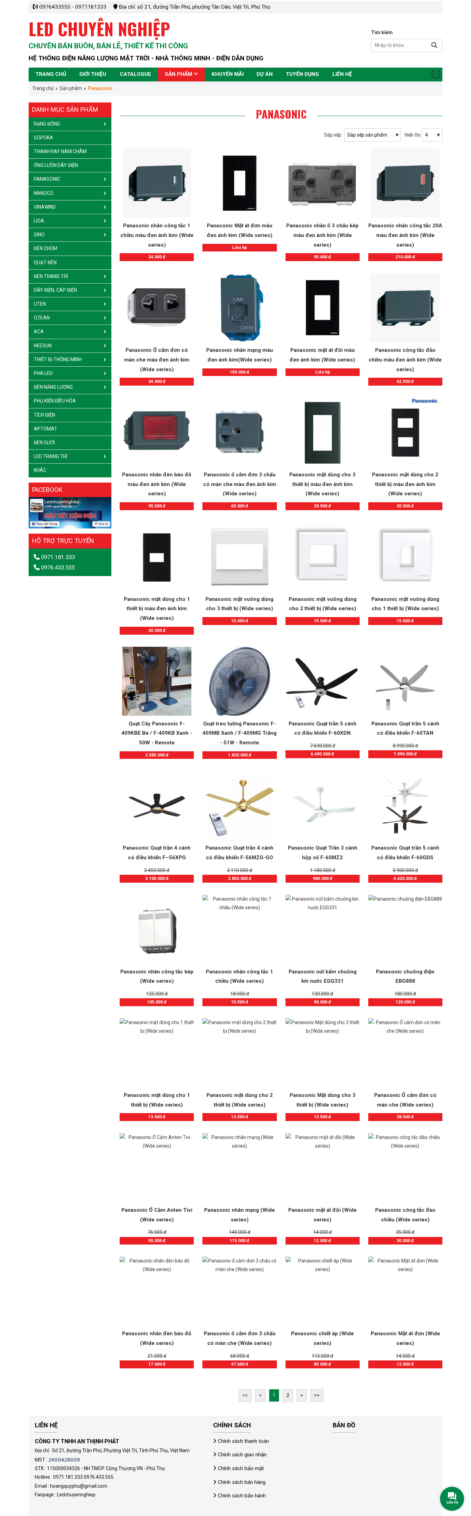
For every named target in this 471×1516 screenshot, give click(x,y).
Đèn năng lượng (53, 387)
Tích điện (44, 415)
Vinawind (45, 207)
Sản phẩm (178, 74)
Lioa (39, 221)
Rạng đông (47, 124)
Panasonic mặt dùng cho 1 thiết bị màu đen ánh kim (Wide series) (157, 608)
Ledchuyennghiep (76, 1494)
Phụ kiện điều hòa (55, 401)
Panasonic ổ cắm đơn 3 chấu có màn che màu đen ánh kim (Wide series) (239, 484)
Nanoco (43, 193)
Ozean (42, 317)
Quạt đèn (45, 262)
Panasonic (47, 179)
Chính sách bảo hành (242, 1496)
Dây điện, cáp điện (55, 290)
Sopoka (43, 137)
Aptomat (45, 429)
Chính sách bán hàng (241, 1482)
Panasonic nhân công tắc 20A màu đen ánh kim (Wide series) (405, 235)
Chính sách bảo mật (241, 1468)
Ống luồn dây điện (56, 165)
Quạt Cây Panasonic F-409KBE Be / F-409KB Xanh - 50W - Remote (156, 733)
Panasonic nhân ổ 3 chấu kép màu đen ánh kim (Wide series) (322, 235)
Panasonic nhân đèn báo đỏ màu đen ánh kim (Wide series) (156, 484)
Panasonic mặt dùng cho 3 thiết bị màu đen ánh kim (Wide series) (322, 484)
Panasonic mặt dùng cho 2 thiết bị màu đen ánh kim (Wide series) (405, 484)
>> (317, 1395)
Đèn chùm (45, 248)
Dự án (265, 74)
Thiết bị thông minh (58, 359)
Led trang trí (50, 456)
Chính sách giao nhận (242, 1454)
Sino (39, 234)
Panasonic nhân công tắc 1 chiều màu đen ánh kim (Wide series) (156, 235)
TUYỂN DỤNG (302, 74)
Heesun (43, 345)
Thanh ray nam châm (60, 151)
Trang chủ (51, 74)
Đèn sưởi (44, 442)
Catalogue (135, 74)
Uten (40, 304)
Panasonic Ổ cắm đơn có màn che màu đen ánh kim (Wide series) (156, 359)
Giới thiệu (92, 74)
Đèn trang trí (51, 276)
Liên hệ (342, 74)
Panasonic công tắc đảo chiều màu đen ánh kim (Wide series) (405, 359)
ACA (39, 331)
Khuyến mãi (228, 74)
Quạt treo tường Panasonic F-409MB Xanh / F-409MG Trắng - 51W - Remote (239, 733)
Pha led (43, 373)
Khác (40, 470)
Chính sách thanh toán (243, 1441)
